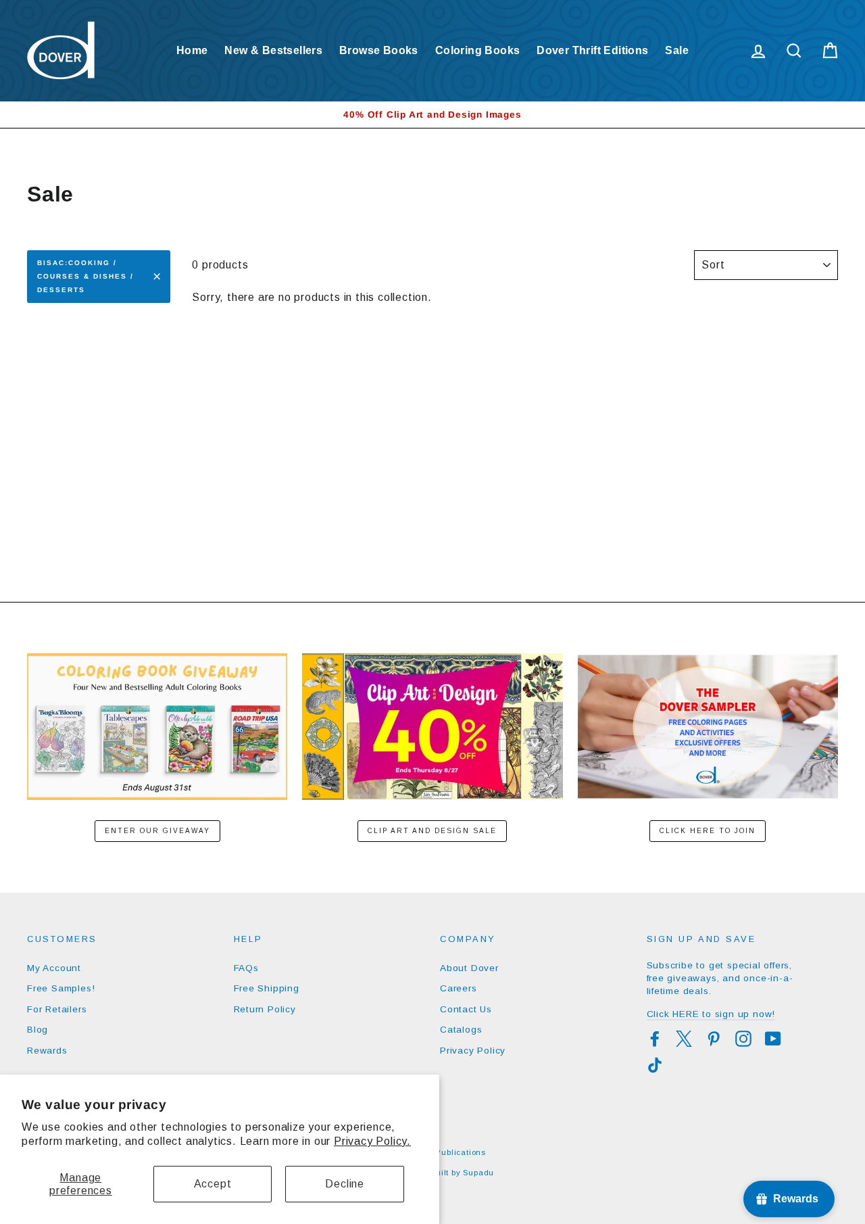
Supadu (478, 1173)
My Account (54, 968)
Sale (677, 50)
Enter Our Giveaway (157, 830)
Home (192, 50)
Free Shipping (266, 988)
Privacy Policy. (372, 1141)
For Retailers (56, 1009)
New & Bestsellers (273, 50)
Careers (458, 988)
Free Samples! (61, 988)
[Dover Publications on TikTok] (655, 1065)
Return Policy (265, 1009)
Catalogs (461, 1030)
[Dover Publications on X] (684, 1039)
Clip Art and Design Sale (432, 830)
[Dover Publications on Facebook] (655, 1039)
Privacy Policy (472, 1050)
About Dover (469, 968)
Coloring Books (477, 50)
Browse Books (378, 50)
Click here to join (708, 830)
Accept (213, 1184)
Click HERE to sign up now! (711, 1014)
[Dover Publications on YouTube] (773, 1039)
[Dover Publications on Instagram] (743, 1039)
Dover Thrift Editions (592, 50)
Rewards (47, 1050)
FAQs (246, 968)
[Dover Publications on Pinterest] (714, 1039)
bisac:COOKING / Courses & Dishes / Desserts (85, 276)
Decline (344, 1184)
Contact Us (466, 1009)
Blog (37, 1030)
